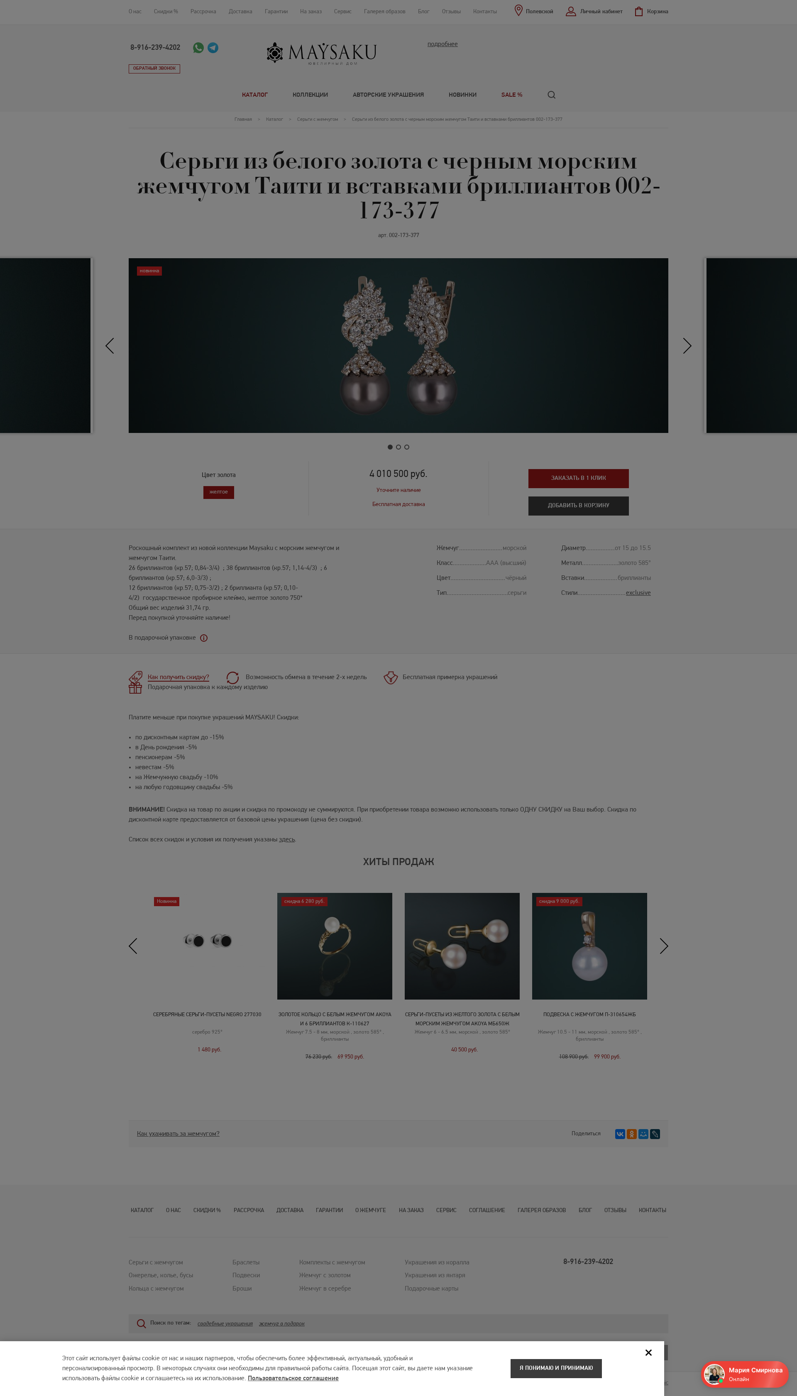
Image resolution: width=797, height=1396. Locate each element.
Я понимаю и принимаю (556, 1368)
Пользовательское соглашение (293, 1378)
